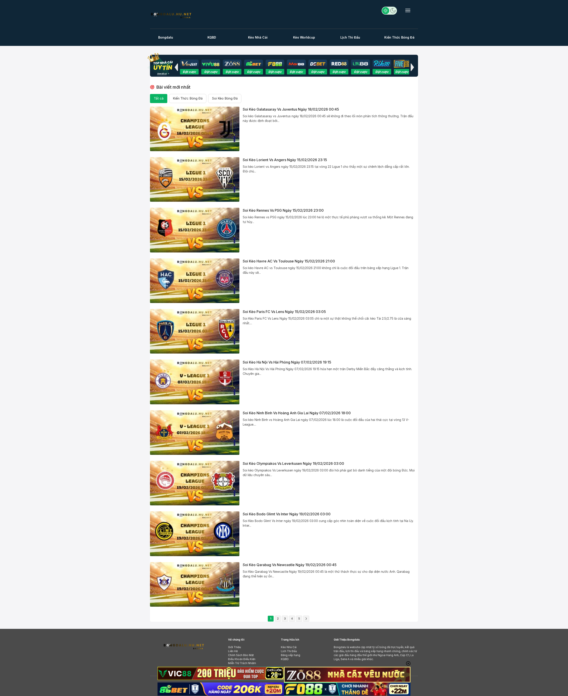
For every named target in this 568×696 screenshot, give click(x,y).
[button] (176, 67)
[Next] (306, 619)
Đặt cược (184, 72)
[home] (171, 15)
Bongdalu (165, 37)
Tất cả (159, 98)
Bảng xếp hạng (290, 655)
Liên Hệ (233, 651)
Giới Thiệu (234, 647)
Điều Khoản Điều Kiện (241, 659)
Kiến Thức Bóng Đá (399, 37)
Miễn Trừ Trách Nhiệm (242, 663)
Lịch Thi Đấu (350, 37)
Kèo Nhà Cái (258, 37)
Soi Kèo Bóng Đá (225, 98)
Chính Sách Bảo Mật (241, 655)
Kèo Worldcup (304, 37)
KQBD (211, 37)
